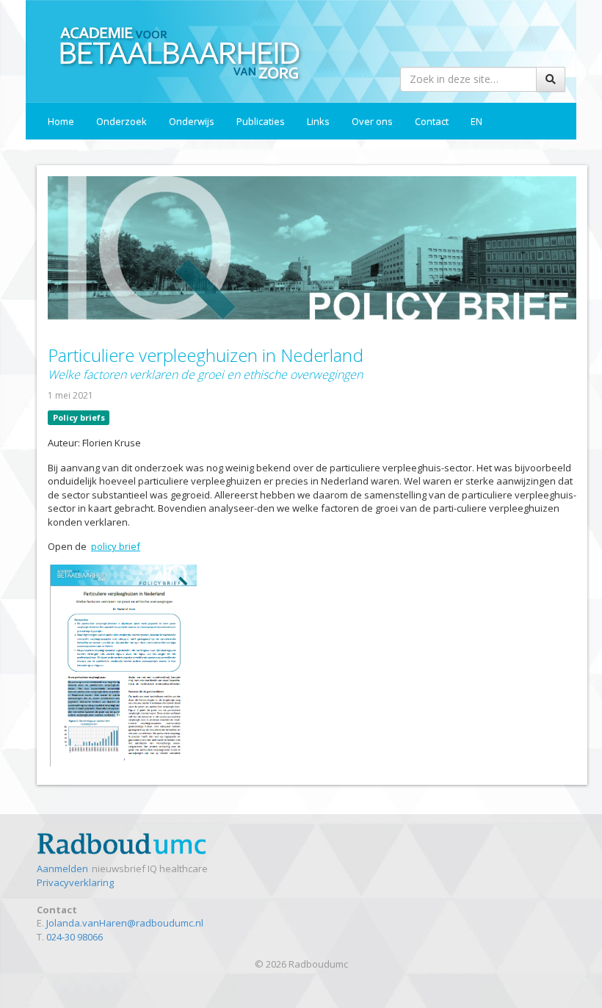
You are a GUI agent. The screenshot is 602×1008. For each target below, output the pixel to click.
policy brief (115, 546)
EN (476, 121)
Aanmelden (62, 868)
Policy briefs (79, 417)
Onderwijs (191, 121)
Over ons (372, 121)
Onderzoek (121, 121)
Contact (432, 121)
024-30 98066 (74, 936)
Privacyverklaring (75, 882)
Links (318, 121)
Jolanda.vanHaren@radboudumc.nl (124, 922)
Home (61, 121)
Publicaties (260, 121)
